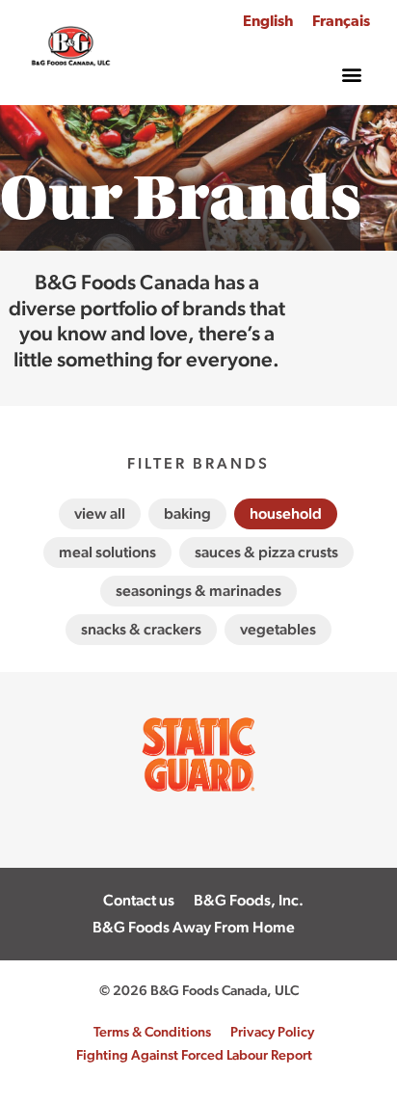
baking (187, 513)
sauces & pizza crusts (266, 552)
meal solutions (107, 552)
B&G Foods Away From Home (194, 927)
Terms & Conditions (152, 1031)
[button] (351, 75)
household (286, 513)
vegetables (278, 629)
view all (99, 513)
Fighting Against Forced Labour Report (194, 1054)
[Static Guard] (198, 837)
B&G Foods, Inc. (249, 900)
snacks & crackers (141, 629)
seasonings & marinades (198, 590)
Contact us (138, 900)
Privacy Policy (272, 1031)
